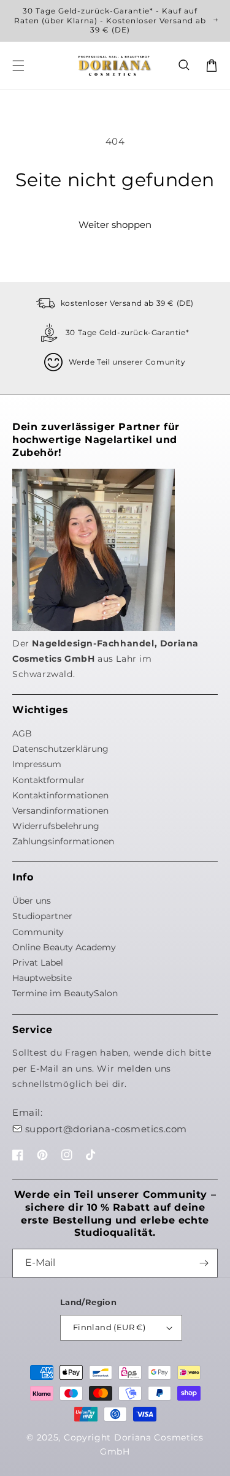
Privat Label (37, 962)
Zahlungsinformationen (63, 841)
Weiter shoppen (115, 224)
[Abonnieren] (203, 1263)
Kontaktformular (48, 779)
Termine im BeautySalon (65, 993)
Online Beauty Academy (64, 947)
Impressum (36, 764)
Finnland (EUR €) (109, 1327)
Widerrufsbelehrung (55, 825)
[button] (184, 65)
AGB (22, 733)
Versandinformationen (60, 810)
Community (38, 931)
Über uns (31, 900)
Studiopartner (42, 916)
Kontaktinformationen (60, 795)
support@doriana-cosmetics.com (106, 1129)
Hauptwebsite (42, 977)
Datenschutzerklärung (60, 748)
